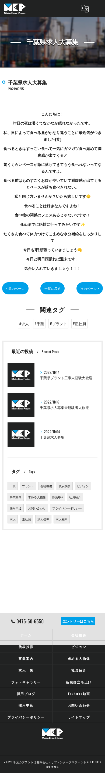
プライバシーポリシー (67, 508)
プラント (28, 486)
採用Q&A (57, 497)
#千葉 (39, 323)
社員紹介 (75, 497)
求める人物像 (37, 497)
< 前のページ (15, 288)
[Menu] (97, 9)
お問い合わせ (37, 508)
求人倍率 (43, 519)
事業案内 (16, 497)
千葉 (13, 486)
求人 (13, 519)
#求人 (24, 323)
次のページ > (89, 288)
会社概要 (46, 486)
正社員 (26, 519)
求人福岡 (62, 519)
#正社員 (79, 323)
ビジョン (83, 486)
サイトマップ (79, 717)
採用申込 (16, 508)
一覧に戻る (52, 288)
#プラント (58, 323)
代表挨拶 (65, 486)
